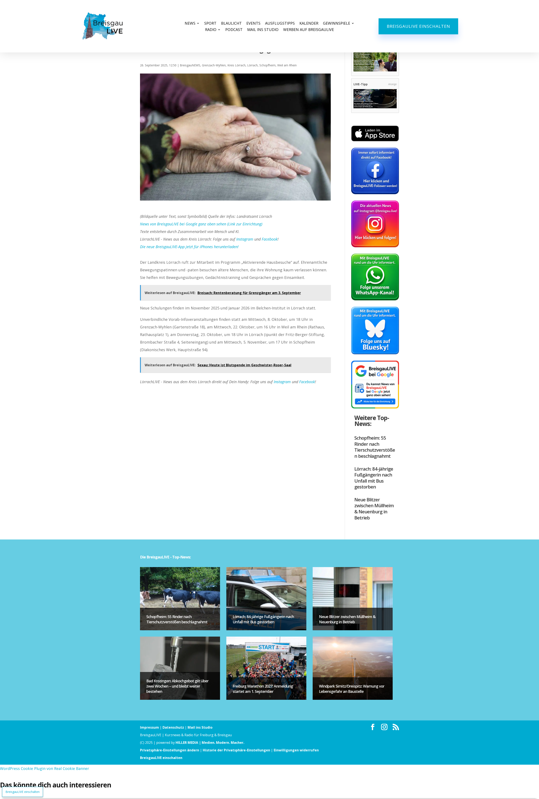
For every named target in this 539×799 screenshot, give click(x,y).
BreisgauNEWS (190, 65)
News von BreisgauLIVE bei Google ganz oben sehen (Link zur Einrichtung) (201, 223)
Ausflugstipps (280, 24)
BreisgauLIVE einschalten (418, 26)
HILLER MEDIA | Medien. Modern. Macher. (210, 742)
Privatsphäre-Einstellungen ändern (169, 750)
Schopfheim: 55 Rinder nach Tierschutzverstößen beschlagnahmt (374, 447)
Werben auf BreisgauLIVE (308, 30)
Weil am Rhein (287, 65)
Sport (210, 24)
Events (253, 24)
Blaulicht (231, 24)
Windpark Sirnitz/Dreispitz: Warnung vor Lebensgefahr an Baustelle (351, 689)
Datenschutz (173, 727)
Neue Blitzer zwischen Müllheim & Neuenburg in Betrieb (374, 508)
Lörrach (252, 65)
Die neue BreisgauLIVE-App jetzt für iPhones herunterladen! (189, 246)
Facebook (270, 239)
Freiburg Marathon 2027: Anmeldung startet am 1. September (263, 689)
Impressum (149, 727)
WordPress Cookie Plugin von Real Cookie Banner (44, 768)
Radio (210, 30)
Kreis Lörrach (236, 65)
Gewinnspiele (336, 24)
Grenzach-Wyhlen (214, 65)
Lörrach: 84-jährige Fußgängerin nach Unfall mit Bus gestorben (373, 478)
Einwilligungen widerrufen (296, 750)
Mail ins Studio (263, 30)
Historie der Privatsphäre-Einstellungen (236, 750)
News (190, 24)
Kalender (308, 24)
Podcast (234, 30)
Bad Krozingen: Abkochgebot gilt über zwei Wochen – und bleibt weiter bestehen (177, 686)
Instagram (244, 239)
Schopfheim (267, 65)
